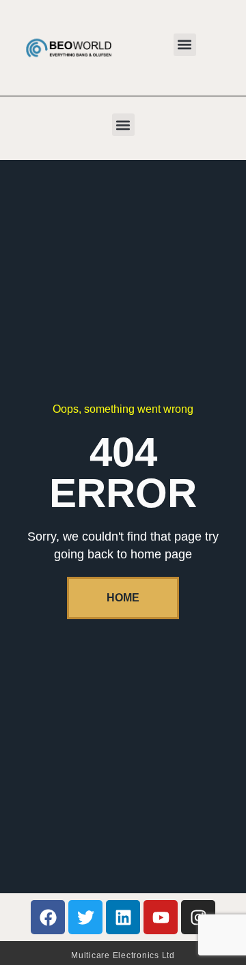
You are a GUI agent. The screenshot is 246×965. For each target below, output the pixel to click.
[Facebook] (48, 917)
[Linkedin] (123, 917)
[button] (185, 44)
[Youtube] (161, 917)
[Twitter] (85, 917)
